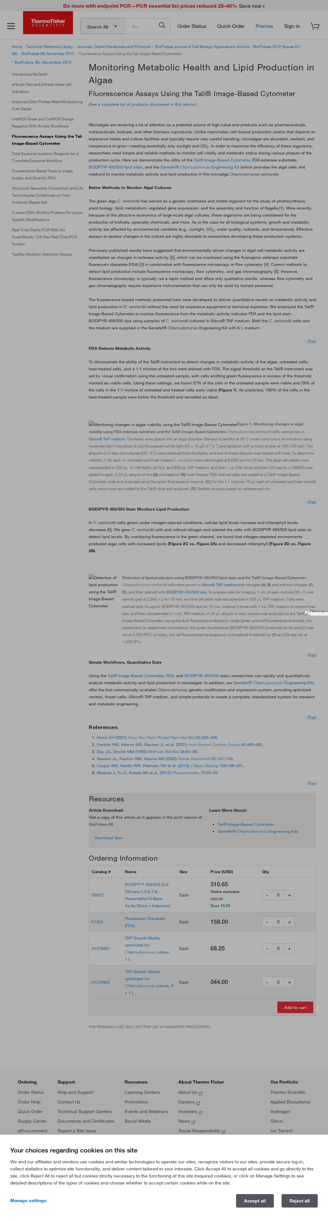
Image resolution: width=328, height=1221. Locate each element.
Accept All (255, 1201)
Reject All (300, 1201)
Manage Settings (28, 1200)
